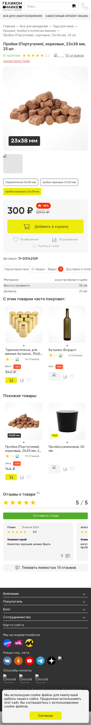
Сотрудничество (17, 617)
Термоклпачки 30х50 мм (20, 182)
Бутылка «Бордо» (62, 350)
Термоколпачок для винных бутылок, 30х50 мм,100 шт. (23, 352)
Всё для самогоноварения (22, 16)
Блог (6, 609)
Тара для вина (65, 26)
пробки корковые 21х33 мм (59, 182)
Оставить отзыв (45, 516)
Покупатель (12, 601)
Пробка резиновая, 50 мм (66, 448)
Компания (11, 594)
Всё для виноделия (36, 26)
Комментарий (17, 539)
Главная (11, 26)
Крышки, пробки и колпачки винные (31, 30)
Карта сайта (13, 625)
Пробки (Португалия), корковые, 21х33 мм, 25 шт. (23, 449)
